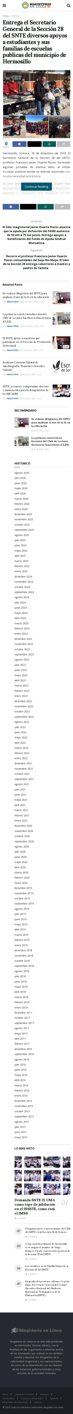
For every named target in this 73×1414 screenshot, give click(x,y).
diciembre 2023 (23, 639)
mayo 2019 (21, 924)
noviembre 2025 (24, 519)
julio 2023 (20, 664)
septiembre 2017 (24, 1023)
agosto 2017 (22, 1028)
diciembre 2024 (23, 576)
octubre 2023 (22, 649)
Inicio (5, 1394)
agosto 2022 (22, 722)
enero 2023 (21, 696)
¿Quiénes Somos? (24, 1394)
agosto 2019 (22, 908)
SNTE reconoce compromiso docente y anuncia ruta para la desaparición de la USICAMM (26, 390)
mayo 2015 (21, 1137)
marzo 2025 (21, 561)
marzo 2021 (21, 810)
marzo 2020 (21, 872)
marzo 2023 (21, 685)
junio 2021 (21, 794)
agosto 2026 (22, 472)
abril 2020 (20, 867)
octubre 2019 (22, 898)
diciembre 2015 (23, 1101)
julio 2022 (20, 727)
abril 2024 (20, 618)
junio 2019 (21, 919)
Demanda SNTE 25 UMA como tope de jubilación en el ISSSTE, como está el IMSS (35, 1206)
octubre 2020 (22, 836)
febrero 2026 (22, 503)
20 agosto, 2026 (30, 301)
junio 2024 (21, 607)
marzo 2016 (21, 1085)
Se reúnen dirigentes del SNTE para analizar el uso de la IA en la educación (50, 422)
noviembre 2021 (24, 768)
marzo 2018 (21, 997)
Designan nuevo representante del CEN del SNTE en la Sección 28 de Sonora (47, 1230)
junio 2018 (21, 981)
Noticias (16, 15)
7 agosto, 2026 (29, 350)
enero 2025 (21, 571)
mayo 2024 (21, 613)
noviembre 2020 (24, 831)
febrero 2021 (22, 815)
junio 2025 (21, 545)
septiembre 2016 (24, 1054)
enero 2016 (21, 1095)
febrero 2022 (22, 753)
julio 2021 (20, 789)
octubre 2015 (22, 1111)
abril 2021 (20, 805)
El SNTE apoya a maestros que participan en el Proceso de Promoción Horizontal (27, 342)
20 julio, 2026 (28, 374)
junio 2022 (21, 732)
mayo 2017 (21, 1033)
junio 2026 (21, 483)
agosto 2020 (22, 846)
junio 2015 (21, 1132)
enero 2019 (21, 945)
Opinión (54, 1398)
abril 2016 (20, 1080)
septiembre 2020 (24, 841)
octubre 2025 (22, 524)
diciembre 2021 (23, 763)
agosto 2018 (22, 971)
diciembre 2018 (23, 950)
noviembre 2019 (24, 893)
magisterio (13, 301)
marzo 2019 (21, 934)
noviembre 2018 (24, 955)
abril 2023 (20, 680)
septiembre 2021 (24, 779)
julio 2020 (20, 851)
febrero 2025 (22, 566)
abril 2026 (20, 493)
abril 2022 (20, 742)
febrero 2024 (22, 628)
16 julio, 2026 (28, 398)
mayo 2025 (21, 550)
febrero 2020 (22, 877)
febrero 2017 (22, 1043)
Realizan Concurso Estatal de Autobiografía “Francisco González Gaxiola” (24, 366)
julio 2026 (20, 478)
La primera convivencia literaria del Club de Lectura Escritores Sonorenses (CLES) (27, 317)
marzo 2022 (21, 747)
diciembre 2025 (23, 514)
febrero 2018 (22, 1002)
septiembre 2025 (24, 529)
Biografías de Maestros (15, 1402)
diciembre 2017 (23, 1012)
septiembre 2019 (24, 903)
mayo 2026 (21, 488)
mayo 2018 (21, 986)
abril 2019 (20, 929)
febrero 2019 (22, 940)
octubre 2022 (22, 711)
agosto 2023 (22, 659)
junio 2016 (21, 1069)
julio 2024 (20, 602)
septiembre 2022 (24, 716)
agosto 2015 (22, 1121)
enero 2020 (21, 883)
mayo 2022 (21, 737)
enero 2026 (21, 509)
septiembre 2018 (24, 966)
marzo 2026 (21, 498)
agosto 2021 (22, 784)
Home (6, 15)
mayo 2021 (21, 799)
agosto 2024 (22, 597)
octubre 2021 (22, 773)
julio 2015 (20, 1127)
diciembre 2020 (23, 825)
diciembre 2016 (23, 1049)
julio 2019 (20, 914)
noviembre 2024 (24, 581)
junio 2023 (21, 670)
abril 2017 (20, 1038)
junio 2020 (21, 857)
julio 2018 (20, 976)
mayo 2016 (21, 1075)
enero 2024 (21, 633)
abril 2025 (20, 555)
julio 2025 (20, 540)
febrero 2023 (22, 690)
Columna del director (32, 1398)
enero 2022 (21, 758)
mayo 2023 (21, 675)
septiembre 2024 (24, 592)
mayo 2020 (21, 862)
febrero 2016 (22, 1090)
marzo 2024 (21, 623)
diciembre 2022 (23, 701)
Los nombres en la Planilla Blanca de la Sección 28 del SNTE (46, 1267)
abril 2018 (20, 991)
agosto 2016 (22, 1059)
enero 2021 (21, 820)
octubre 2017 (22, 1017)
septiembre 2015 (24, 1116)
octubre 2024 (22, 587)
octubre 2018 (22, 960)
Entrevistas (9, 1398)
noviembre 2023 (24, 644)
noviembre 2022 (24, 706)
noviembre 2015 (24, 1106)
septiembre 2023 (24, 654)
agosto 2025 (22, 535)
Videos (38, 1402)
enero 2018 (21, 1007)
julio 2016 (20, 1064)
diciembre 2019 (23, 888)
